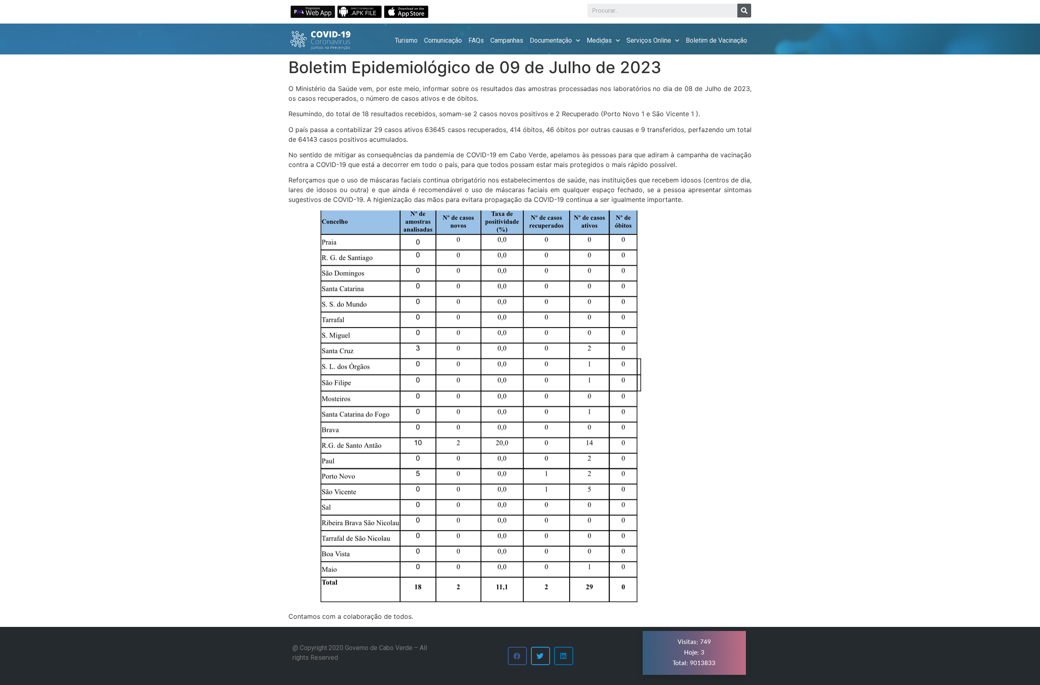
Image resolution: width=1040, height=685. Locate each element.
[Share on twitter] (540, 656)
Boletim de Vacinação (716, 40)
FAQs (476, 40)
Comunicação (443, 40)
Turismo (406, 40)
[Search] (744, 10)
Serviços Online (648, 40)
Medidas (599, 40)
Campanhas (506, 40)
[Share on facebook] (517, 656)
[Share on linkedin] (563, 656)
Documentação (551, 40)
